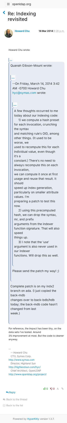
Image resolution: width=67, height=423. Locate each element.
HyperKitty (33, 418)
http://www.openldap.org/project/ (28, 374)
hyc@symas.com (24, 93)
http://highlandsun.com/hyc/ (25, 366)
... (11, 59)
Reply (11, 392)
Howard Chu (22, 30)
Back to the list (14, 405)
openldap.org (21, 4)
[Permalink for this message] (62, 389)
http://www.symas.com (22, 359)
